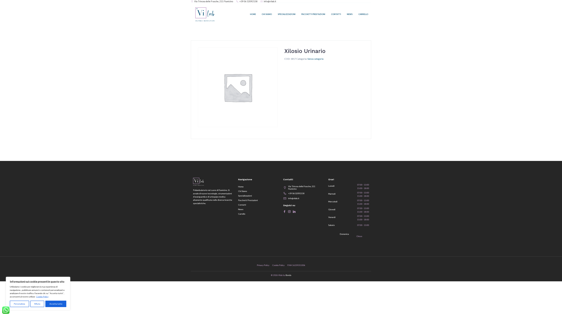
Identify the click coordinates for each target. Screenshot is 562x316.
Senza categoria (315, 58)
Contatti (336, 14)
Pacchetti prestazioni (313, 14)
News (350, 14)
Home (253, 14)
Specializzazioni (286, 14)
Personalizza (19, 304)
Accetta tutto (55, 304)
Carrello (363, 14)
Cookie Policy (42, 296)
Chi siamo (267, 14)
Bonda (288, 275)
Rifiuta (37, 304)
